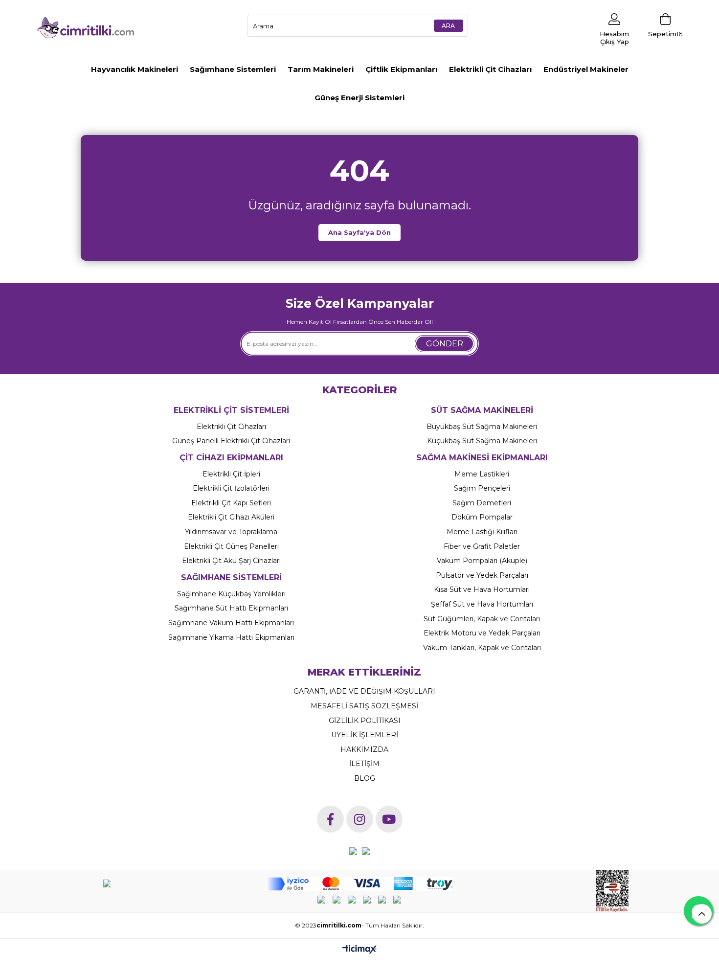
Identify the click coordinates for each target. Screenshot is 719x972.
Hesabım (614, 34)
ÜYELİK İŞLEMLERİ (364, 734)
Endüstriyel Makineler (586, 69)
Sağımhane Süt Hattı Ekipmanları (231, 608)
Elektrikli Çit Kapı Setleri (231, 502)
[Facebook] (330, 819)
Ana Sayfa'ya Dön (359, 232)
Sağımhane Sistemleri (233, 69)
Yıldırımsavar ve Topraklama (231, 531)
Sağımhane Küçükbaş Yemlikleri (231, 593)
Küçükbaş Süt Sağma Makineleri (482, 440)
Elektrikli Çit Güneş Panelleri (231, 546)
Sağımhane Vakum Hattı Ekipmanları (231, 622)
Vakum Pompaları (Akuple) (482, 560)
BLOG (364, 778)
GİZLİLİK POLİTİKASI (365, 720)
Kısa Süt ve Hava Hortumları (482, 589)
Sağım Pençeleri (482, 488)
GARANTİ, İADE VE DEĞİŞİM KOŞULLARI (364, 691)
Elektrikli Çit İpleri (231, 474)
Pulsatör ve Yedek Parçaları (482, 575)
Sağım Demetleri (481, 502)
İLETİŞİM (364, 763)
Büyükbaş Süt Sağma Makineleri (482, 426)
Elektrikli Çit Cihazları (490, 69)
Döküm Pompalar (482, 517)
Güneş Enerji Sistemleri (359, 97)
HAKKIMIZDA (364, 749)
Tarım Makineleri (321, 69)
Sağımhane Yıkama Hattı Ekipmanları (231, 637)
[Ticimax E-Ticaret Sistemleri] (359, 949)
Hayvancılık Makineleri (134, 69)
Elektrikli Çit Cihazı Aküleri (231, 517)
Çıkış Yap (614, 41)
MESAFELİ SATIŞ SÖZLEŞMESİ (364, 705)
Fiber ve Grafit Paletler (482, 546)
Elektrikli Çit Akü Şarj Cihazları (231, 560)
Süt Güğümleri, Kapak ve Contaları (482, 618)
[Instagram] (359, 819)
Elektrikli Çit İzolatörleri (231, 488)
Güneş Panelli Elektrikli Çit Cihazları (231, 440)
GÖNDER (444, 343)
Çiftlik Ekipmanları (401, 69)
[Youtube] (389, 819)
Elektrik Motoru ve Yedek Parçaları (482, 633)
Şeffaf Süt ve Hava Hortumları (482, 604)
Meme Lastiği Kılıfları (482, 531)
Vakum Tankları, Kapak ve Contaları (482, 647)
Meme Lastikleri (481, 474)
